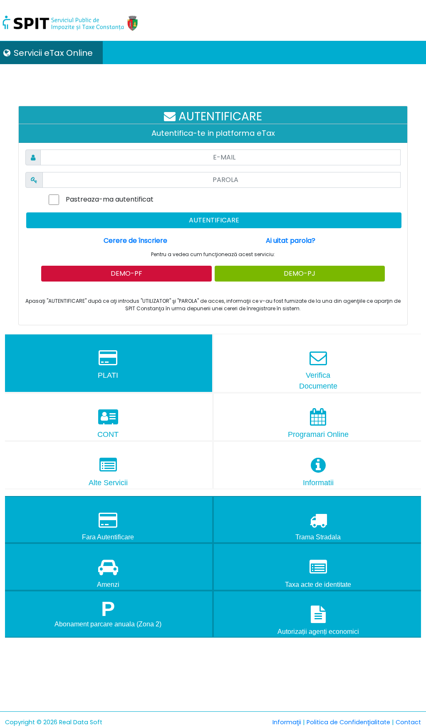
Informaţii (286, 722)
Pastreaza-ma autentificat (110, 199)
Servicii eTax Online (53, 53)
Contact (408, 722)
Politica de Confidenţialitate (348, 722)
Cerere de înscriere (135, 240)
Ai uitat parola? (290, 240)
